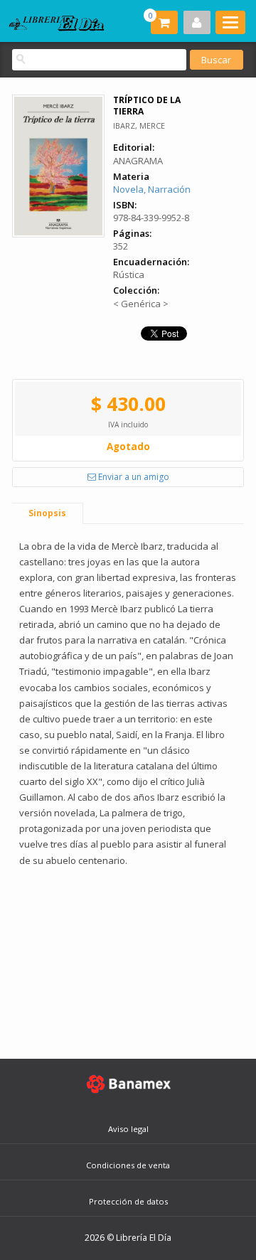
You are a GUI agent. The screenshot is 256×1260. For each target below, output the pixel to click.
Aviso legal (128, 1128)
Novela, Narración (152, 189)
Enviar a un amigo (132, 477)
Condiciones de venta (128, 1165)
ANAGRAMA (138, 160)
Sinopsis (47, 513)
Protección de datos (128, 1201)
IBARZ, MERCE (139, 125)
